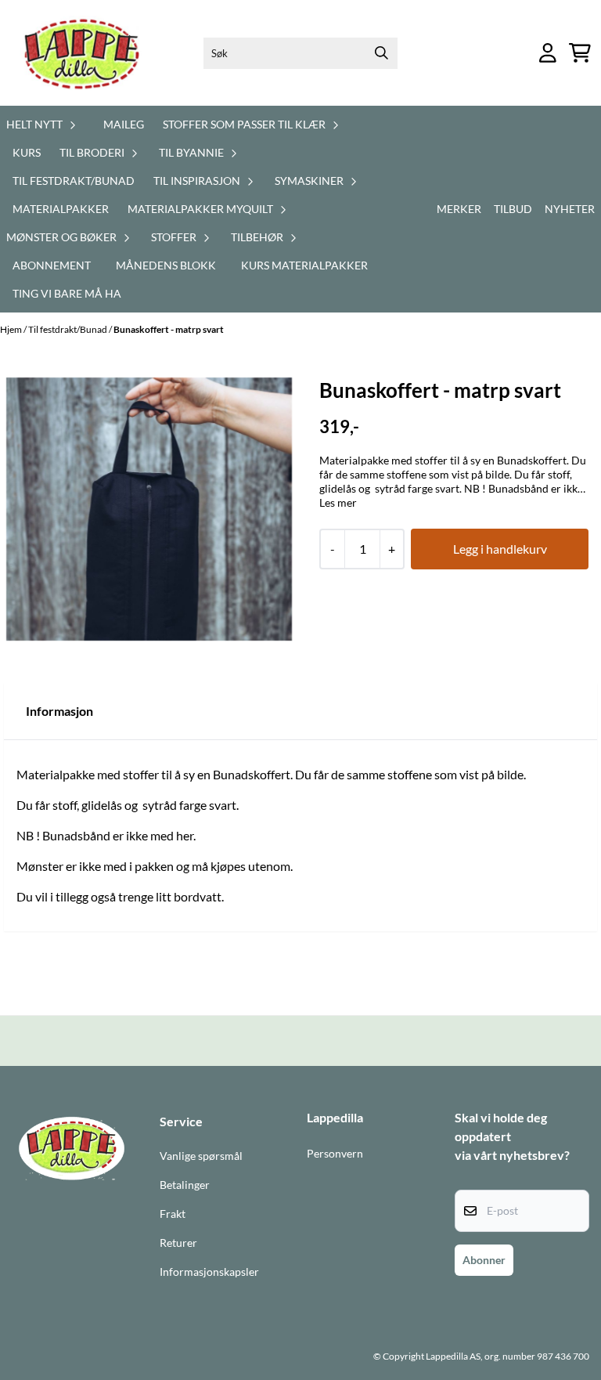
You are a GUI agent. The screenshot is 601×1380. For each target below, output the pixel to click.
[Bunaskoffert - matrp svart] (149, 509)
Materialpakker (61, 208)
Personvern (335, 1153)
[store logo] (84, 53)
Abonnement (52, 265)
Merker (459, 208)
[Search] (382, 53)
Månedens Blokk (166, 265)
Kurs (27, 152)
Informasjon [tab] (59, 710)
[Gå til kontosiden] (548, 53)
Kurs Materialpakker (304, 265)
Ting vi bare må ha (67, 293)
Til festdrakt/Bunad (74, 180)
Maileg (123, 124)
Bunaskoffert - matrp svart (168, 329)
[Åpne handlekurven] (580, 53)
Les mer (338, 502)
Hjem (11, 329)
